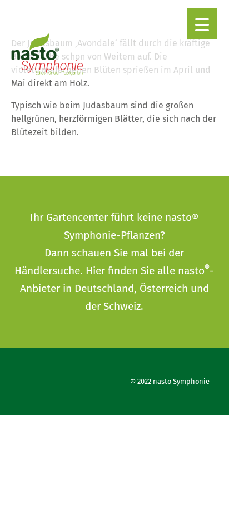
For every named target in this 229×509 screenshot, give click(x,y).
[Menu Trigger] (202, 23)
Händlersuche (47, 270)
